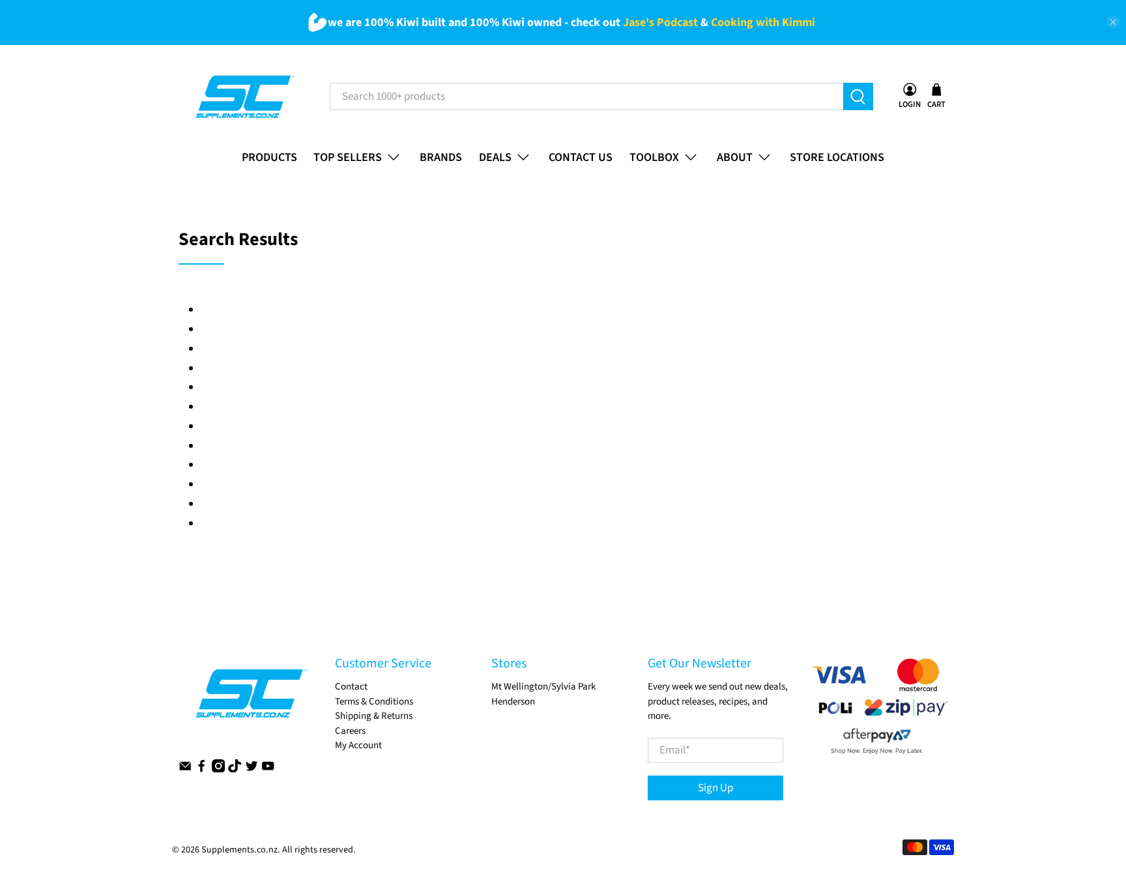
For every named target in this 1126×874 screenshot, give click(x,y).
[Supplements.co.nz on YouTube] (267, 769)
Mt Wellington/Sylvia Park (543, 686)
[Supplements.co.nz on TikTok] (234, 769)
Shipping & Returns (373, 716)
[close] (1112, 22)
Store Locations (837, 157)
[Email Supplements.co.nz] (185, 769)
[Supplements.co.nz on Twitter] (251, 769)
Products (269, 157)
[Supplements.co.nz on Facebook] (201, 769)
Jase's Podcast (660, 22)
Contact (351, 686)
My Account (358, 745)
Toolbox (654, 157)
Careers (350, 731)
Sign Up (715, 788)
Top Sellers (347, 157)
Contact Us (581, 157)
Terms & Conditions (374, 701)
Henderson (513, 701)
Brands (441, 157)
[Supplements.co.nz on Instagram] (218, 769)
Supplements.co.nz (239, 849)
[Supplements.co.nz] (244, 97)
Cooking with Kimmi (763, 22)
